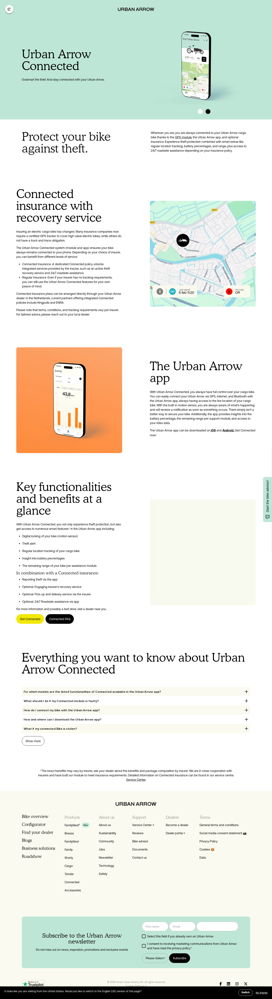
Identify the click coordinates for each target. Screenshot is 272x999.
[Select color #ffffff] (200, 111)
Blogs (27, 840)
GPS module (183, 137)
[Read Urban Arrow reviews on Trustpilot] (33, 984)
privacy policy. (181, 948)
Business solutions (38, 848)
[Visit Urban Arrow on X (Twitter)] (245, 984)
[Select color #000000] (208, 111)
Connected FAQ (59, 619)
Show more (33, 741)
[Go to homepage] (136, 9)
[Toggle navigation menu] (9, 9)
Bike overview (35, 816)
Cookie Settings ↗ (136, 985)
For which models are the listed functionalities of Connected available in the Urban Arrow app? (92, 691)
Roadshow (32, 856)
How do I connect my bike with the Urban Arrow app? (62, 710)
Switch (245, 992)
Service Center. (136, 779)
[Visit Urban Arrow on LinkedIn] (228, 984)
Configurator (34, 824)
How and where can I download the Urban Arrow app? (62, 719)
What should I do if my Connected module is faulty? (61, 701)
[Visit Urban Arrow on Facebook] (220, 984)
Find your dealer (37, 832)
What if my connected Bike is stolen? (50, 728)
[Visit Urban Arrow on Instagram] (237, 984)
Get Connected (30, 619)
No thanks (262, 992)
